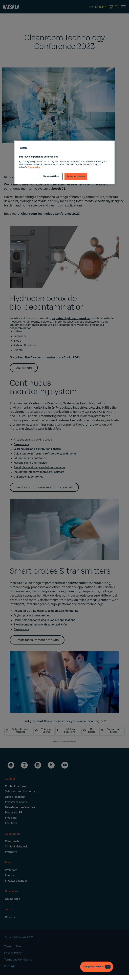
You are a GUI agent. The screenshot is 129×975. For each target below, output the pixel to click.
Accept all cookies (76, 176)
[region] (64, 162)
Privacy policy (34, 167)
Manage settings (51, 176)
